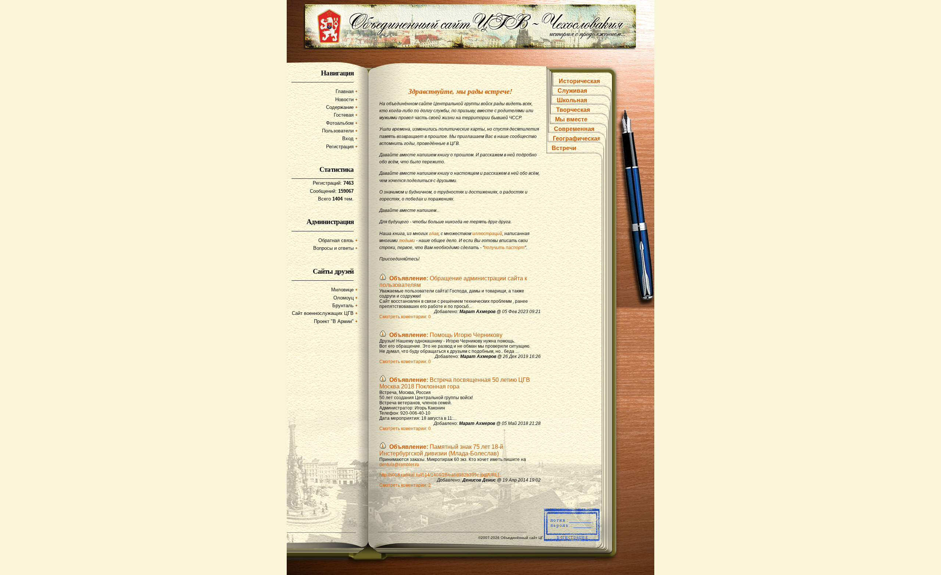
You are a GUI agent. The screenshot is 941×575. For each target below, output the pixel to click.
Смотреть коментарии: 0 (405, 316)
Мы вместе (571, 119)
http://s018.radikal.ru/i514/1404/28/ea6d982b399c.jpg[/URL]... (440, 475)
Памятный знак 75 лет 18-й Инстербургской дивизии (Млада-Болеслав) (441, 450)
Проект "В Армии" (334, 321)
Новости (344, 99)
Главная (345, 91)
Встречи (564, 148)
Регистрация (340, 146)
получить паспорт (504, 247)
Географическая (577, 138)
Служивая (572, 91)
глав (434, 233)
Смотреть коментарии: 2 (405, 485)
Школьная (572, 100)
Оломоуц (343, 298)
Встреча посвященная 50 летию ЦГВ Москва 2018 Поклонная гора (454, 383)
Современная (574, 129)
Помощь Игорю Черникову (445, 335)
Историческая (579, 81)
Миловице (342, 289)
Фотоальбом (340, 123)
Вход (348, 138)
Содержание (340, 107)
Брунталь (343, 305)
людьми (407, 240)
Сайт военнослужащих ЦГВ (323, 313)
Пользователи (338, 131)
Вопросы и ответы (333, 248)
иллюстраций (487, 233)
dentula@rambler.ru (399, 464)
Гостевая (344, 115)
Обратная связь (336, 240)
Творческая (573, 110)
